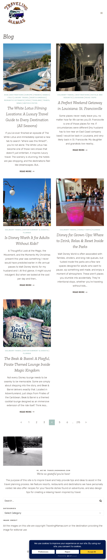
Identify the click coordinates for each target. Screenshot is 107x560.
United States (30, 103)
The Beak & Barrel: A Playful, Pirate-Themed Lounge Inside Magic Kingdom (27, 364)
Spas (28, 100)
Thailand (36, 100)
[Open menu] (101, 13)
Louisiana (79, 98)
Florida (27, 233)
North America (38, 98)
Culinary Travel (65, 95)
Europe (28, 95)
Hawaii (46, 95)
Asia (6, 95)
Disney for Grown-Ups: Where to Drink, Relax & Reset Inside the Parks (80, 241)
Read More (27, 171)
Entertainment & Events (35, 230)
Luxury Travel (21, 98)
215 (78, 422)
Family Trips (84, 230)
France (37, 95)
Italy (10, 98)
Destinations (17, 95)
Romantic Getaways (14, 100)
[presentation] (27, 67)
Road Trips (90, 98)
